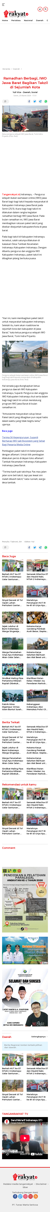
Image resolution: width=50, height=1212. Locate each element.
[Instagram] (25, 1196)
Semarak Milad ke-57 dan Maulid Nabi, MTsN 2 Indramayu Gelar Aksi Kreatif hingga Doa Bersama (37, 577)
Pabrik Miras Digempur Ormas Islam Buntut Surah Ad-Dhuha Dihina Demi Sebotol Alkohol (11, 707)
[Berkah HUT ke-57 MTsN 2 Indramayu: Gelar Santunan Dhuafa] (12, 565)
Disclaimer (41, 1184)
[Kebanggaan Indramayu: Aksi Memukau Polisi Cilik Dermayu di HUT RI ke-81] (37, 696)
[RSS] (35, 1196)
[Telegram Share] (40, 101)
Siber (25, 1187)
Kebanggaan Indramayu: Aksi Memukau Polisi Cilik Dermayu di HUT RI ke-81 (37, 707)
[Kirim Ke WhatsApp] (46, 101)
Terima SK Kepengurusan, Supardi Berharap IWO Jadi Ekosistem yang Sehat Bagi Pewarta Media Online (23, 441)
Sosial (34, 92)
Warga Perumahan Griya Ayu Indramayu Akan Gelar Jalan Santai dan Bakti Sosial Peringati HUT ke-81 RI (12, 655)
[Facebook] (15, 1196)
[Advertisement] (25, 39)
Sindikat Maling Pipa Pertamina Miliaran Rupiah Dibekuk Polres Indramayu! (12, 681)
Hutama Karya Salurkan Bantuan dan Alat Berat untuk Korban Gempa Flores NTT (37, 655)
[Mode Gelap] (40, 9)
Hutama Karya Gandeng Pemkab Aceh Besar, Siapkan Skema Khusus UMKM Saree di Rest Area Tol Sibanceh (37, 629)
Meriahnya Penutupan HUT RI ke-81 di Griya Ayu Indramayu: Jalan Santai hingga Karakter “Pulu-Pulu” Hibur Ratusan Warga (37, 603)
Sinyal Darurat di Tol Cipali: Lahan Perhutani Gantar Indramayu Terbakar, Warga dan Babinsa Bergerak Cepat (12, 603)
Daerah (26, 92)
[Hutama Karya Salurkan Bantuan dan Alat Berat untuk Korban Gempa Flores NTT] (37, 644)
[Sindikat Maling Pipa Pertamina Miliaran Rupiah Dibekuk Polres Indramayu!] (12, 670)
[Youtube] (30, 1196)
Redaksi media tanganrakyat (18, 1184)
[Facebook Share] (29, 101)
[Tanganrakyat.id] (15, 14)
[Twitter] (20, 1196)
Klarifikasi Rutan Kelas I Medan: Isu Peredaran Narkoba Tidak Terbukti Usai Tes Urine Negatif (37, 681)
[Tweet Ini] (35, 101)
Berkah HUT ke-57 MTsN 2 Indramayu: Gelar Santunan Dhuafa (11, 577)
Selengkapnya (38, 1036)
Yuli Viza (17, 92)
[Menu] (4, 4)
